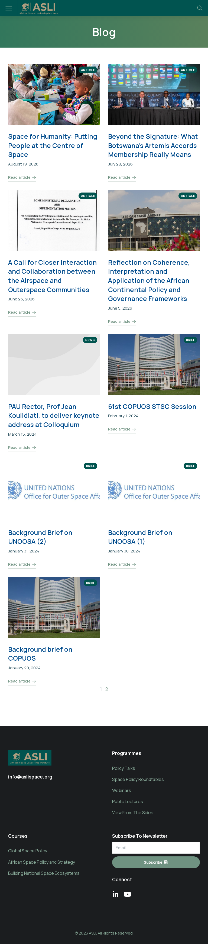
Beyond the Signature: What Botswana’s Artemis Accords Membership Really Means (153, 145)
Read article (19, 177)
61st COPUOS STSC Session (152, 406)
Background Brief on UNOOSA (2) (40, 537)
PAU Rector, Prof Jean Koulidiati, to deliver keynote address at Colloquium (53, 415)
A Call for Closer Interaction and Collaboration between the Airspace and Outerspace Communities (52, 276)
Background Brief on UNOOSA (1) (140, 537)
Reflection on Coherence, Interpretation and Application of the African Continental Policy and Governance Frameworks (149, 280)
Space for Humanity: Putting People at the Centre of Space (52, 145)
